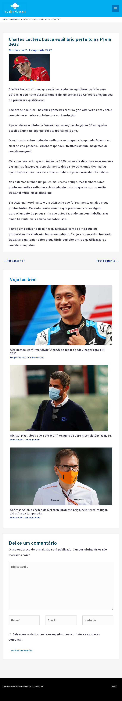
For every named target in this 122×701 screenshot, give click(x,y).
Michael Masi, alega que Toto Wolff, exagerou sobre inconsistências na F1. (61, 435)
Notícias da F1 (18, 50)
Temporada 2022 (40, 50)
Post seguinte (107, 260)
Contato (113, 686)
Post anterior (14, 260)
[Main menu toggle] (115, 8)
